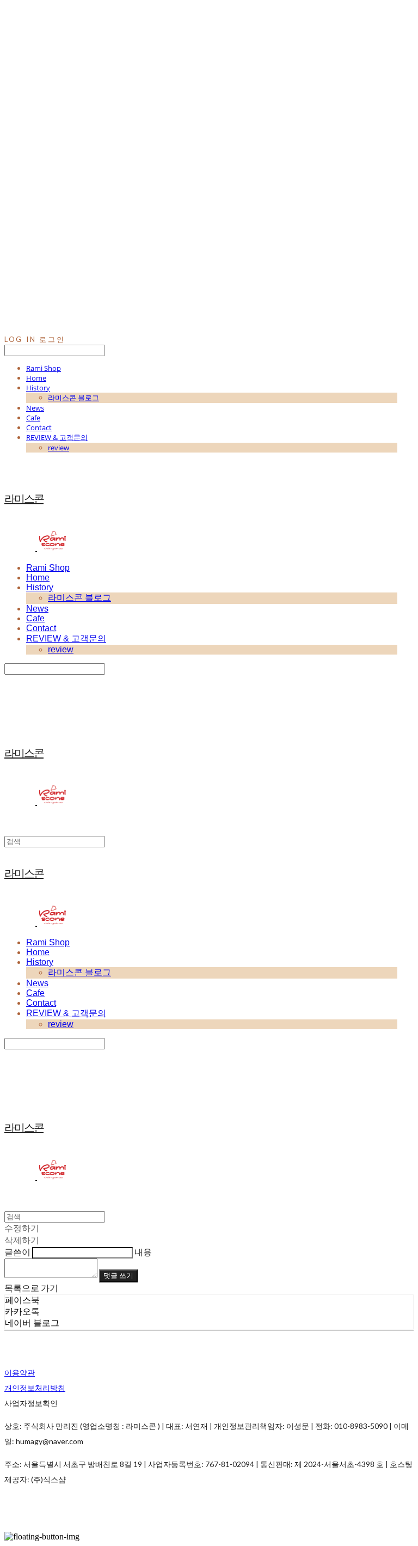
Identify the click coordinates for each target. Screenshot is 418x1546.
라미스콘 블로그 (73, 397)
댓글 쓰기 (118, 1275)
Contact (39, 427)
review (58, 448)
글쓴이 (17, 1251)
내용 (143, 1251)
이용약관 (19, 1372)
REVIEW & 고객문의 (57, 437)
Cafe (33, 418)
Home (36, 378)
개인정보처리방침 (34, 1387)
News (35, 408)
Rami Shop (43, 368)
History (38, 388)
